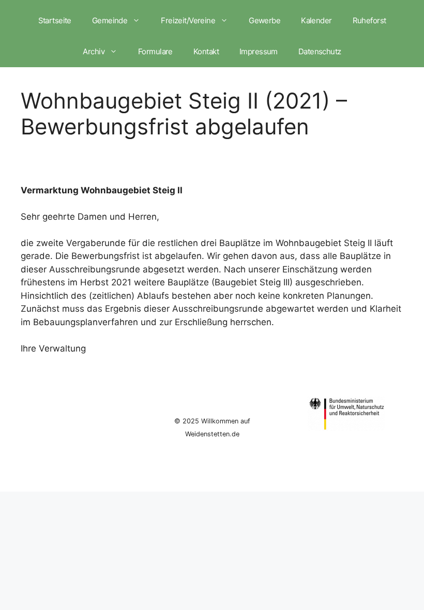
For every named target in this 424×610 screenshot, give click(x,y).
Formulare (155, 51)
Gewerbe (264, 20)
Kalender (316, 20)
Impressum (258, 51)
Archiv (93, 51)
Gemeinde (109, 20)
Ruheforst (369, 20)
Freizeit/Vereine (188, 20)
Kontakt (206, 51)
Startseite (54, 20)
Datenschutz (319, 51)
